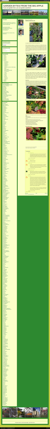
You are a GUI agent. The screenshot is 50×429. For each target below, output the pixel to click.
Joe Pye (4, 255)
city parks (4, 155)
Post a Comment (28, 191)
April (5, 75)
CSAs (3, 174)
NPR (3, 283)
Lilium (3, 266)
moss (3, 277)
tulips (3, 379)
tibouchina (4, 371)
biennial (4, 131)
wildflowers (4, 392)
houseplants (4, 242)
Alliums (4, 106)
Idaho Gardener (5, 94)
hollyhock (4, 239)
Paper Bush (4, 289)
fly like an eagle (6, 69)
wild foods (4, 389)
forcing (4, 210)
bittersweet (4, 133)
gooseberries (5, 223)
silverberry (4, 348)
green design (4, 226)
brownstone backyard (6, 143)
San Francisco (5, 339)
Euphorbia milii (5, 198)
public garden (5, 317)
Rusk (3, 337)
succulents (4, 361)
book (3, 134)
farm (3, 203)
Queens (4, 320)
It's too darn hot (6, 71)
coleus (4, 161)
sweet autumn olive (5, 365)
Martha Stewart (5, 275)
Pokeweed (4, 307)
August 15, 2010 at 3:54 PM (31, 174)
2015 (4, 55)
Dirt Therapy (4, 87)
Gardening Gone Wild (6, 92)
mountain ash (5, 278)
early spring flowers (5, 188)
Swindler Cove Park (5, 366)
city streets (4, 156)
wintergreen (4, 401)
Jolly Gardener (5, 257)
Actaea (4, 103)
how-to (4, 243)
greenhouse (4, 227)
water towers (4, 385)
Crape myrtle (4, 173)
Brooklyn (4, 140)
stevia (4, 357)
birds (3, 132)
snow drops (4, 351)
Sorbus (4, 352)
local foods (4, 269)
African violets (5, 104)
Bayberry (4, 126)
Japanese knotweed (5, 251)
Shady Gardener (30, 170)
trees (3, 377)
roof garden (4, 332)
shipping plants (5, 346)
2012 (4, 58)
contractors (4, 166)
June (5, 73)
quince (4, 321)
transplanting (4, 375)
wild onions (4, 390)
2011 (4, 59)
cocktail (4, 160)
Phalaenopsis (5, 298)
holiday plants (5, 238)
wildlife (4, 393)
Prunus (4, 316)
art (3, 120)
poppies (4, 310)
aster (3, 121)
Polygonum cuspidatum (6, 308)
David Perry (4, 86)
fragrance (4, 211)
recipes (4, 325)
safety (4, 338)
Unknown (29, 163)
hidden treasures (5, 235)
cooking (4, 167)
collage (4, 162)
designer (4, 181)
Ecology (4, 189)
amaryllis (4, 107)
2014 (4, 56)
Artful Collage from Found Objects (7, 28)
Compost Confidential (6, 85)
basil (3, 125)
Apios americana (5, 112)
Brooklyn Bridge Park (6, 141)
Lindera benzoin (5, 267)
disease (4, 183)
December (5, 61)
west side (4, 387)
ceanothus (4, 148)
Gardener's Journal (5, 91)
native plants (4, 281)
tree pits (4, 376)
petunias (4, 297)
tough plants (4, 374)
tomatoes (4, 373)
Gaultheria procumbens (6, 220)
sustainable (4, 364)
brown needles (5, 142)
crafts (3, 172)
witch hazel (4, 403)
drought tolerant (5, 186)
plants (4, 304)
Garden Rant (4, 90)
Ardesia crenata (5, 116)
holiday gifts (4, 237)
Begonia (4, 128)
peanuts (4, 291)
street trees (4, 360)
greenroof (4, 229)
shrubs (4, 347)
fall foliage (4, 202)
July (5, 72)
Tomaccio (4, 372)
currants (4, 175)
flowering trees (5, 207)
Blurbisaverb (4, 33)
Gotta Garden (5, 93)
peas (3, 292)
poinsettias (4, 306)
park (3, 290)
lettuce (4, 264)
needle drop (4, 282)
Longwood (4, 270)
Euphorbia (4, 196)
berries (4, 129)
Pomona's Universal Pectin (6, 309)
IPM (3, 249)
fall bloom (4, 201)
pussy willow (4, 319)
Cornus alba (4, 169)
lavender (4, 262)
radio (3, 322)
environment (4, 194)
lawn (3, 263)
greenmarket (4, 228)
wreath (4, 404)
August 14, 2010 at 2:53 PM (31, 168)
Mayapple (4, 276)
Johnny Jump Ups (5, 256)
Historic (4, 236)
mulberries (4, 279)
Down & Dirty (4, 88)
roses (3, 335)
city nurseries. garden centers (7, 154)
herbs (3, 234)
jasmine (4, 252)
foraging (4, 209)
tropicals (4, 378)
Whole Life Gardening (6, 99)
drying (4, 187)
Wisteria (4, 402)
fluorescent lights (5, 208)
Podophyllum (4, 305)
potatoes (4, 311)
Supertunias (4, 363)
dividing (4, 184)
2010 (4, 60)
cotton (4, 170)
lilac (3, 265)
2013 (4, 57)
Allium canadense (5, 105)
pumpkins (4, 318)
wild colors (4, 388)
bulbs (3, 144)
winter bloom (4, 398)
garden (4, 214)
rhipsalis (4, 330)
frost (3, 212)
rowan (4, 336)
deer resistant (5, 180)
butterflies (4, 145)
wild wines (4, 391)
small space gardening (6, 349)
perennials (4, 295)
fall (3, 200)
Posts (5, 49)
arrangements (5, 119)
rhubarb (4, 331)
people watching (5, 294)
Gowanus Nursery (5, 224)
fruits (3, 213)
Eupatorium (4, 195)
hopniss (4, 241)
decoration (4, 179)
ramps (4, 323)
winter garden (5, 400)
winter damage (5, 399)
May (5, 74)
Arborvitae (4, 115)
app (3, 113)
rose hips (4, 334)
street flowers (5, 359)
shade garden (5, 345)
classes (4, 157)
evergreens (4, 199)
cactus (4, 146)
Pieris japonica (5, 302)
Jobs (3, 254)
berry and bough (5, 130)
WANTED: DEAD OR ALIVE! (8, 70)
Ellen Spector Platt (30, 159)
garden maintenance (6, 216)
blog (9, 24)
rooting (4, 333)
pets (3, 296)
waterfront (4, 386)
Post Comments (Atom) (31, 194)
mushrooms (4, 280)
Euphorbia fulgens (5, 197)
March (5, 76)
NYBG (4, 284)
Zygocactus (4, 405)
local (3, 268)
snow (3, 350)
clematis (4, 158)
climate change (5, 159)
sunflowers (4, 362)
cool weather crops (5, 168)
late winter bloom (5, 261)
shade (4, 344)
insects (4, 248)
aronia (4, 118)
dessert (4, 182)
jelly (3, 253)
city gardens (4, 153)
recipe (4, 324)
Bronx (4, 139)
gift (3, 221)
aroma (4, 117)
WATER (5, 68)
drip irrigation (5, 185)
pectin (4, 293)
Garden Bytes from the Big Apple (23, 6)
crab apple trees (5, 171)
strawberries (4, 358)
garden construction (5, 215)
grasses (4, 225)
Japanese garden (5, 250)
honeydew (4, 240)
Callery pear (4, 147)
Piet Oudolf (4, 303)
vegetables (4, 380)
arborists (4, 114)
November (5, 62)
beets (3, 127)
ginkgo (4, 222)
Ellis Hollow (4, 89)
